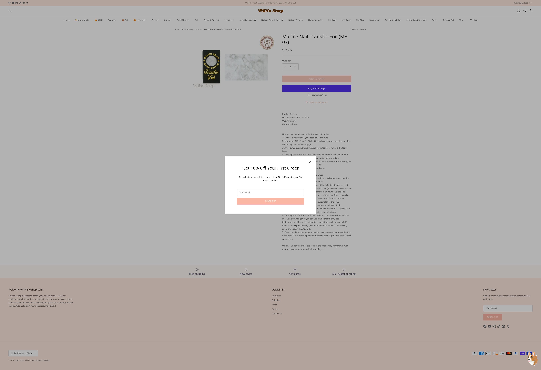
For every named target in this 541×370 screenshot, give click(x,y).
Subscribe (270, 201)
